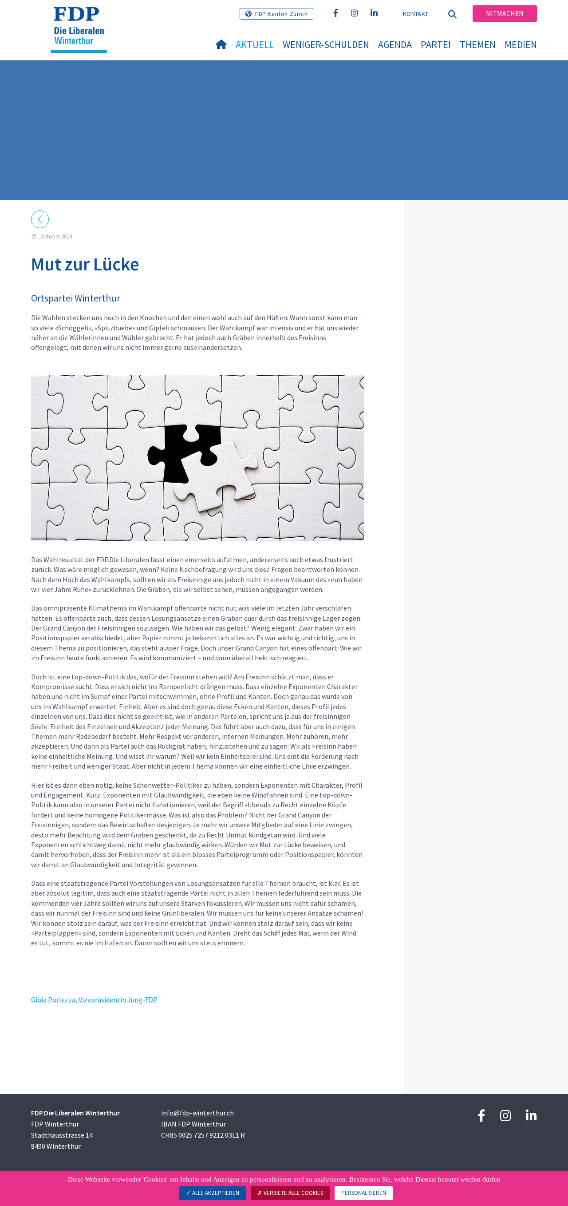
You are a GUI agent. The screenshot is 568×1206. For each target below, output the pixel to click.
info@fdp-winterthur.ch (197, 1112)
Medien (521, 44)
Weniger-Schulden (326, 44)
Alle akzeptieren (215, 1193)
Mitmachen (505, 13)
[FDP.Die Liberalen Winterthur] (82, 18)
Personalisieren (363, 1193)
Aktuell (255, 44)
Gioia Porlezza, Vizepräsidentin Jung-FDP (94, 999)
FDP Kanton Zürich (281, 14)
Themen (478, 44)
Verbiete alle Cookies (292, 1193)
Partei (436, 44)
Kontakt (415, 14)
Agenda (395, 44)
